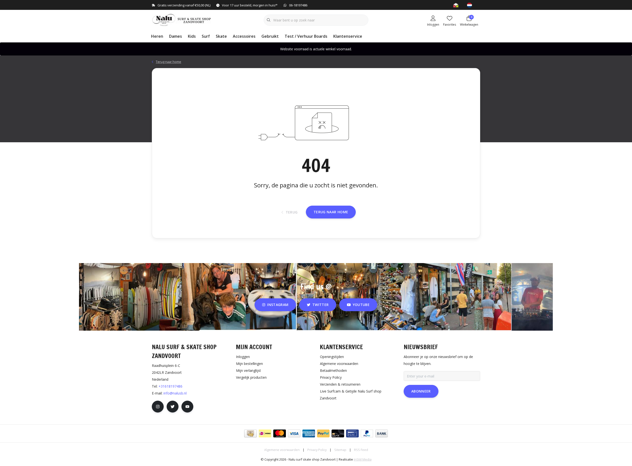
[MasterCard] (279, 433)
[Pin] (352, 433)
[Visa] (294, 433)
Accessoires (244, 36)
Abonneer (421, 391)
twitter (320, 304)
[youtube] (187, 406)
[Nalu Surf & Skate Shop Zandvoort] (182, 19)
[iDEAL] (265, 433)
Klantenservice (347, 36)
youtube (361, 304)
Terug (292, 212)
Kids (192, 36)
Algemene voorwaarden (282, 450)
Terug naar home (331, 212)
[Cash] (250, 433)
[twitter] (172, 406)
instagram (278, 304)
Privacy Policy (317, 450)
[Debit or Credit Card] (338, 433)
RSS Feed (361, 450)
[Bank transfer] (381, 433)
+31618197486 (170, 386)
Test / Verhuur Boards (306, 36)
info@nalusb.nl (175, 393)
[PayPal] (323, 433)
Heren (157, 36)
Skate (221, 36)
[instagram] (158, 406)
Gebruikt (270, 36)
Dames (175, 36)
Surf (206, 36)
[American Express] (308, 433)
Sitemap (340, 450)
